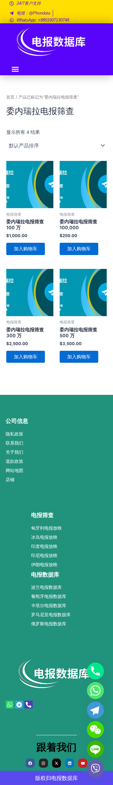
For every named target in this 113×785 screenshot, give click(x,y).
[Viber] (95, 768)
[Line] (95, 749)
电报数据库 (64, 778)
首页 (10, 97)
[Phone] (95, 671)
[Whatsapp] (95, 690)
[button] (15, 69)
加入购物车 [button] (25, 249)
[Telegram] (95, 710)
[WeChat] (95, 729)
